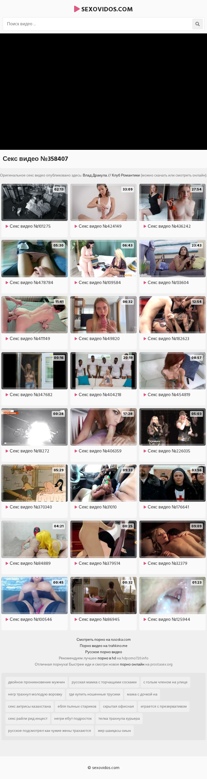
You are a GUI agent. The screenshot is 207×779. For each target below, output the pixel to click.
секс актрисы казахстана (29, 706)
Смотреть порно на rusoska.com (104, 639)
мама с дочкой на (142, 694)
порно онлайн (132, 664)
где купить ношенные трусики (94, 694)
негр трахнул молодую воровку (35, 694)
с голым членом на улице (165, 682)
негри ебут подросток (73, 718)
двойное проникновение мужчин (36, 682)
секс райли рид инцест (27, 718)
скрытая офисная (118, 706)
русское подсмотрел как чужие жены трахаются (49, 731)
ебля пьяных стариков (77, 706)
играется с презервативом (164, 706)
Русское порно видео (103, 652)
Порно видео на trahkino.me (103, 646)
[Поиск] (197, 24)
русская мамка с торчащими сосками (104, 682)
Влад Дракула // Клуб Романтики (111, 175)
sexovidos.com (106, 9)
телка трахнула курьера (119, 718)
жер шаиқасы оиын (114, 731)
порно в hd (107, 658)
